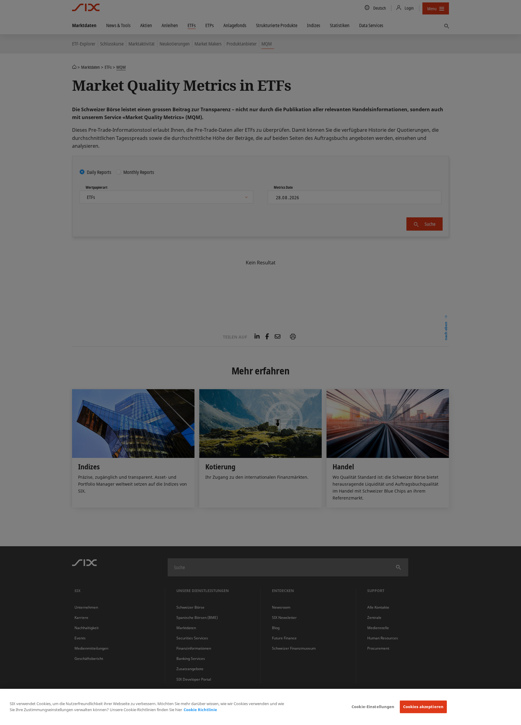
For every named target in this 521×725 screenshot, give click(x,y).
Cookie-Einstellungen (373, 706)
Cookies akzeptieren (423, 706)
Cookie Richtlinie (200, 709)
